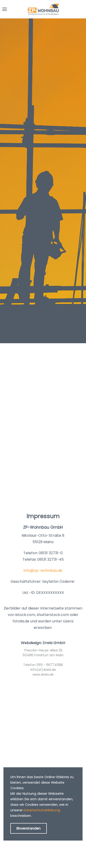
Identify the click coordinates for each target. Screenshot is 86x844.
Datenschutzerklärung (42, 810)
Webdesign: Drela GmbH (43, 642)
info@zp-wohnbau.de (43, 570)
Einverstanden (29, 828)
